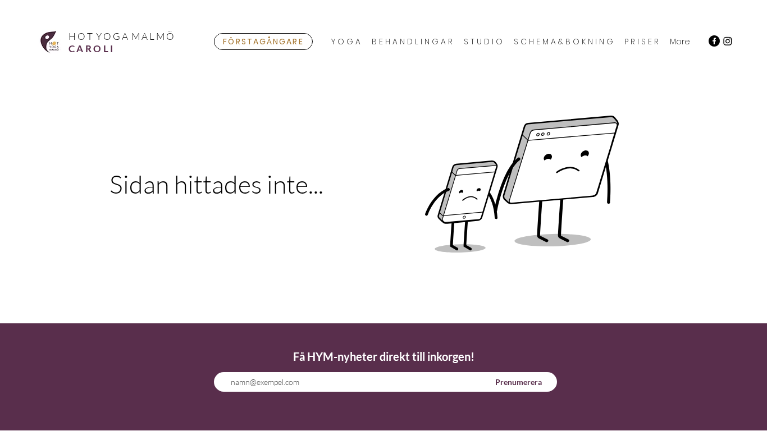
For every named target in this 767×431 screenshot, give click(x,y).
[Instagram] (727, 41)
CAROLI (92, 48)
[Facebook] (714, 41)
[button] (346, 41)
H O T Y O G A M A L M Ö (121, 36)
